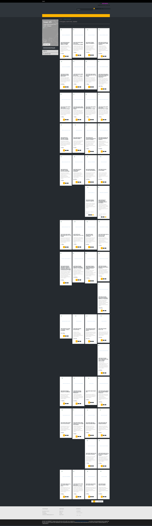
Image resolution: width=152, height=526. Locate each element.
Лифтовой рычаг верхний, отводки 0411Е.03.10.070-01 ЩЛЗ (65, 170)
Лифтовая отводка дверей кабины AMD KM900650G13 (77, 392)
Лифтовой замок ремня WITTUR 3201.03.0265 (91, 484)
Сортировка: (101, 25)
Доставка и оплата (58, 15)
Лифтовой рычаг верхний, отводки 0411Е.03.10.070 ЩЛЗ (64, 138)
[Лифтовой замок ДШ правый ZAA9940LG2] (103, 415)
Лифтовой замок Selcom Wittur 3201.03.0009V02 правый (103, 454)
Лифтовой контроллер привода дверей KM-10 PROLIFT (90, 329)
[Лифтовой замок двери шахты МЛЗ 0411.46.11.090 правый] (91, 67)
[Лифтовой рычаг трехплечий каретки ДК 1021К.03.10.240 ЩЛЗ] (91, 130)
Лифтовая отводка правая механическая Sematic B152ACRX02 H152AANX (90, 267)
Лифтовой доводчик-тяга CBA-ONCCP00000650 (90, 170)
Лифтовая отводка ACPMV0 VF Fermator (90, 200)
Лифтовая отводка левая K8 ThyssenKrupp (65, 391)
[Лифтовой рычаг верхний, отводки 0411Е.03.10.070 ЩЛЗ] (65, 130)
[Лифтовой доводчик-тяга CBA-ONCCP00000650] (91, 162)
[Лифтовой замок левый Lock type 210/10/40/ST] (65, 415)
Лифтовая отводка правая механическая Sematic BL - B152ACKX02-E (78, 267)
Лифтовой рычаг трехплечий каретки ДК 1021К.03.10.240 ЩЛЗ (91, 138)
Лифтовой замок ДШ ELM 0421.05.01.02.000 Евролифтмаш (103, 235)
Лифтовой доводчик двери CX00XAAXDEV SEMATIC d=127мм (65, 43)
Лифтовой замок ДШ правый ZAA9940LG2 (102, 423)
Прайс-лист (61, 511)
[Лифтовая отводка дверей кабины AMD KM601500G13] (65, 67)
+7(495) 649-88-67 (106, 1)
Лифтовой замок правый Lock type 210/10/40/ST (89, 235)
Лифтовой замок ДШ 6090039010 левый (77, 138)
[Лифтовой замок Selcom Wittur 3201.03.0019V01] (91, 446)
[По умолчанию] (104, 25)
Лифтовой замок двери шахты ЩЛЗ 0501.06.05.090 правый (78, 108)
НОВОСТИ (45, 51)
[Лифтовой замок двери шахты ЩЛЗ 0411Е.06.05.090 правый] (65, 99)
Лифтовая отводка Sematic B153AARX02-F (90, 43)
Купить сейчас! (46, 44)
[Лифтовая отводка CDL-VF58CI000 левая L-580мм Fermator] (103, 35)
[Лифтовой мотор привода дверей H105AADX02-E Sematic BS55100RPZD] (103, 192)
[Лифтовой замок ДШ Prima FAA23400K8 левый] (91, 415)
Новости (60, 512)
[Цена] (106, 25)
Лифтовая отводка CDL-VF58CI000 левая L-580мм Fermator (103, 43)
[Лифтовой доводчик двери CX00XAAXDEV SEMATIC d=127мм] (65, 35)
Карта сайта (61, 514)
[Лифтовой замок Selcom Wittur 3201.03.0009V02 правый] (103, 446)
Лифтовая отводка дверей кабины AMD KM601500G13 (65, 75)
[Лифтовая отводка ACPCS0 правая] (103, 162)
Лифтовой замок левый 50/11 (91, 391)
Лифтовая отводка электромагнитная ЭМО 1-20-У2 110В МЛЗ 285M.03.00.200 (103, 359)
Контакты (67, 15)
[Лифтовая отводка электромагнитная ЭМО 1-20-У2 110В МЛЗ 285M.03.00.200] (103, 351)
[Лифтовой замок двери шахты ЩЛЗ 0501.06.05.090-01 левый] (91, 99)
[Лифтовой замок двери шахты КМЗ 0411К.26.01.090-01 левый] (103, 99)
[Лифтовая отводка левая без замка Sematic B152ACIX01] (103, 259)
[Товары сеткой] (67, 25)
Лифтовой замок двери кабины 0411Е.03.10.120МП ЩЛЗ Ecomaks (78, 423)
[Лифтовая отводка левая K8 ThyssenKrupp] (65, 383)
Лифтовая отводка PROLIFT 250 (102, 329)
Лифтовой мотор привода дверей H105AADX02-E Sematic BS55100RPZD (102, 201)
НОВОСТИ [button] (81, 15)
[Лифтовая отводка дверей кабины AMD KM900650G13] (78, 383)
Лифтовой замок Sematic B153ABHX (102, 484)
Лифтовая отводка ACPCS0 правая (102, 170)
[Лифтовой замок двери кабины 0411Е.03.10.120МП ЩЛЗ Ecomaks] (78, 415)
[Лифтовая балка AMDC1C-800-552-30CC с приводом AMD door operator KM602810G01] (103, 67)
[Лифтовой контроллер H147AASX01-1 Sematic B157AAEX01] (65, 321)
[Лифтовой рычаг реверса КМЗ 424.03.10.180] (78, 227)
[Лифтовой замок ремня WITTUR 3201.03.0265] (91, 476)
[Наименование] (105, 25)
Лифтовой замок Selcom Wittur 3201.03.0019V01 (91, 454)
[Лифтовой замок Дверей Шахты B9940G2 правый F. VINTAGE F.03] (103, 383)
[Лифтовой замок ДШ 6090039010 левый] (78, 130)
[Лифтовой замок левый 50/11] (91, 383)
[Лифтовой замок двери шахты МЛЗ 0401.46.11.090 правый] (65, 227)
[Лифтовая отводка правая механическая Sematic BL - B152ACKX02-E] (78, 259)
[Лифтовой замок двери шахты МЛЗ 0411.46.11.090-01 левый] (78, 67)
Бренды (50, 15)
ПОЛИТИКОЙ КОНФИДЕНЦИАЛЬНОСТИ (81, 521)
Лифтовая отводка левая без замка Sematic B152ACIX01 (103, 267)
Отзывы (60, 513)
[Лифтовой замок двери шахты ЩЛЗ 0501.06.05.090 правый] (78, 99)
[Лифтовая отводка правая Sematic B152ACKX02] (78, 162)
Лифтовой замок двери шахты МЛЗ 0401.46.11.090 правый (66, 235)
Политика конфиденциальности (48, 514)
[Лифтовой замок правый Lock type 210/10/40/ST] (91, 227)
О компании (74, 15)
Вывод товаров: (62, 25)
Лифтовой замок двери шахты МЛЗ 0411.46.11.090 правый (91, 75)
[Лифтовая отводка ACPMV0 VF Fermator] (91, 192)
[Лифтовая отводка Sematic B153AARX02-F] (91, 35)
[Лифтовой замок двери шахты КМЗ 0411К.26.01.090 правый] (78, 476)
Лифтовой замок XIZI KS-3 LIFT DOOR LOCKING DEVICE (66, 485)
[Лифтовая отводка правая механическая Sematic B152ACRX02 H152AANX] (91, 259)
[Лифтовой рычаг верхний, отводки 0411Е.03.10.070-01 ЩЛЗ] (65, 162)
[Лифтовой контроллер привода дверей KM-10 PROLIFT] (91, 321)
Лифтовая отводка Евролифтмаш (77, 329)
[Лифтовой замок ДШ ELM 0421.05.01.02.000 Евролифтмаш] (103, 227)
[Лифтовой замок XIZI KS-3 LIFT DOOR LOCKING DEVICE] (65, 476)
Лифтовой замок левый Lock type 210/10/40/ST (66, 423)
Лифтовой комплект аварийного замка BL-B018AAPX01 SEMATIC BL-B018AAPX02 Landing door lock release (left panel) (66, 268)
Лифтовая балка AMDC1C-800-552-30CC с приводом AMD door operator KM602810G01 (103, 76)
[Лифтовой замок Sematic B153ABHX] (103, 476)
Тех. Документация (47, 53)
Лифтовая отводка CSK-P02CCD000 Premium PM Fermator (103, 138)
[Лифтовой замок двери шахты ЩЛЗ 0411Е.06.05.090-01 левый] (78, 35)
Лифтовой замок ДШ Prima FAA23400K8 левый (90, 423)
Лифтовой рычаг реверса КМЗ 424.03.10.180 (78, 235)
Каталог (45, 15)
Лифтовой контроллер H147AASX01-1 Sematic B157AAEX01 (65, 329)
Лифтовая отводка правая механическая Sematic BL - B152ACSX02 (103, 297)
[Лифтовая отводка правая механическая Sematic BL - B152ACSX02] (103, 289)
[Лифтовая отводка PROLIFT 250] (103, 321)
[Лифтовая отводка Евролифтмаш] (78, 321)
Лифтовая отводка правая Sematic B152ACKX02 (77, 170)
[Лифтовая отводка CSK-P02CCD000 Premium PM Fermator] (103, 130)
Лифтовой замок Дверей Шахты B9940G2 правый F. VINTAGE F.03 (103, 392)
